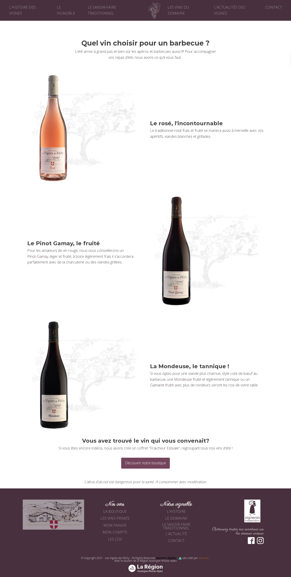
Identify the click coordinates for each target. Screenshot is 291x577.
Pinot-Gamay (37, 256)
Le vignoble (66, 10)
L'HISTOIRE (176, 511)
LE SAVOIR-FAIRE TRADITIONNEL (176, 526)
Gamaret (157, 385)
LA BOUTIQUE (115, 511)
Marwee (203, 558)
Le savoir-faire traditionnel (102, 10)
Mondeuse (183, 379)
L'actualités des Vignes (229, 10)
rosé (178, 130)
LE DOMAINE (176, 518)
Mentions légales (166, 558)
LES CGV (115, 539)
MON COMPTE (115, 532)
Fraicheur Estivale (164, 448)
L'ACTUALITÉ (176, 533)
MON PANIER (114, 525)
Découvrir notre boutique (145, 462)
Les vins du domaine (178, 10)
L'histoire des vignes (22, 10)
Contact (273, 7)
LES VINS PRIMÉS (115, 518)
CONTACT (176, 540)
